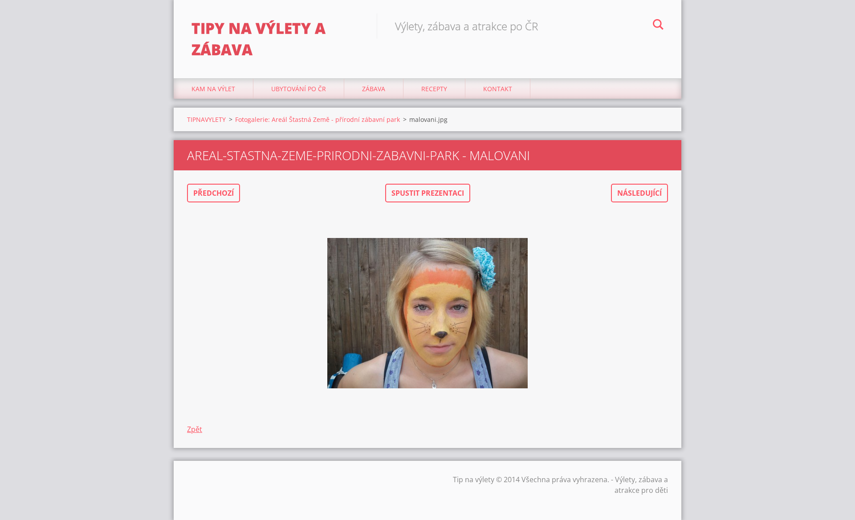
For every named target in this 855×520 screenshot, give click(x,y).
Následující (639, 193)
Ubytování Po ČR (298, 89)
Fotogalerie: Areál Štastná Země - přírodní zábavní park (317, 119)
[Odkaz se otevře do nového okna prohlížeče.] (427, 313)
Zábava (373, 89)
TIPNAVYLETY (206, 119)
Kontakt (497, 89)
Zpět (194, 429)
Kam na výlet (213, 89)
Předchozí (213, 193)
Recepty (434, 89)
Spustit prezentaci (427, 193)
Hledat (658, 26)
